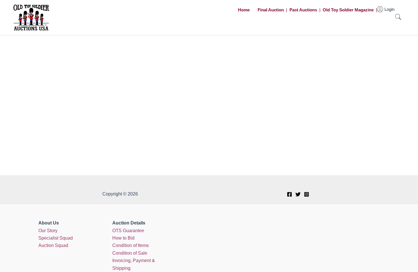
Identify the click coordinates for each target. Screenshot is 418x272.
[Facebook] (289, 194)
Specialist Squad (55, 238)
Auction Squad (53, 245)
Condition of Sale (129, 253)
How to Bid (123, 238)
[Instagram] (306, 194)
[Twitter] (298, 194)
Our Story (47, 230)
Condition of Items (130, 245)
